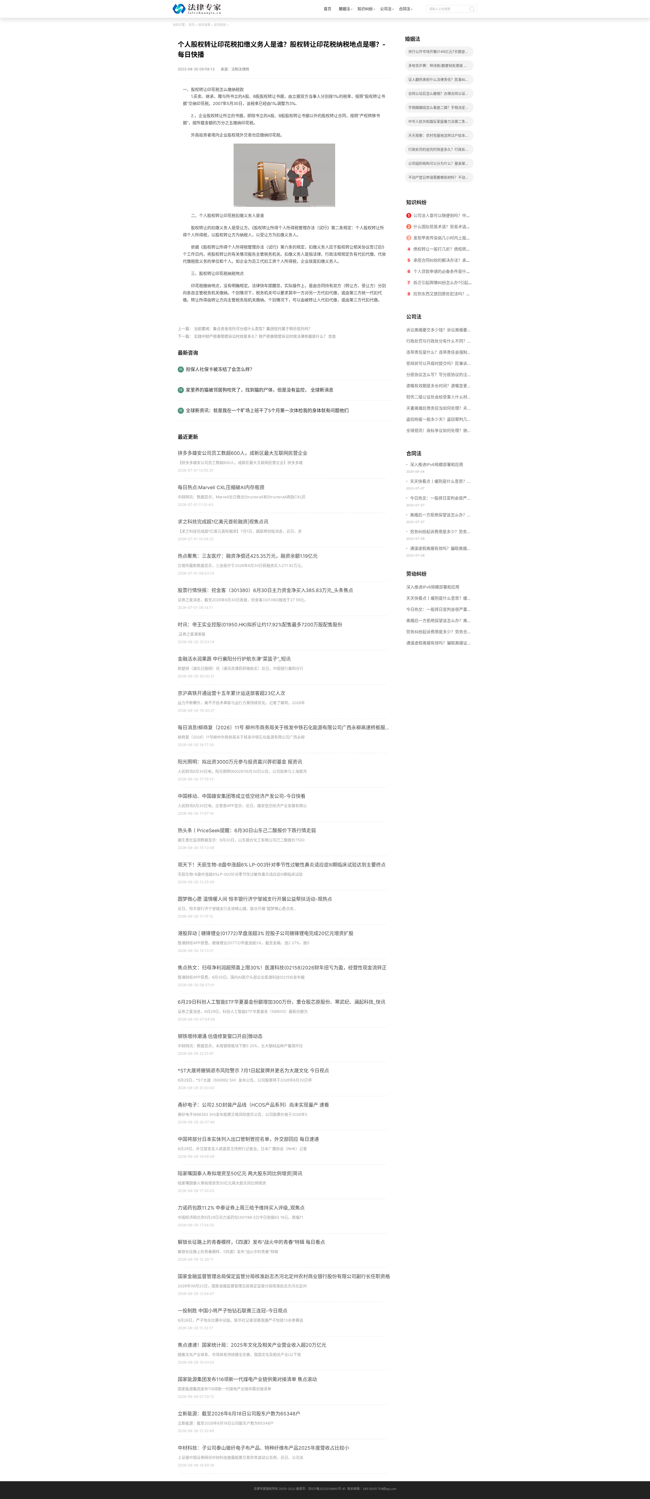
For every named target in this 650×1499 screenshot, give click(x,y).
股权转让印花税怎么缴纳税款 (222, 311)
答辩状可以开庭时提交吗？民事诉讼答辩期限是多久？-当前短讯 (438, 365)
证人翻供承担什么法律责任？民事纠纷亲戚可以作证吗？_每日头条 (438, 81)
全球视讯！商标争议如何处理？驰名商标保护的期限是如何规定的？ (438, 432)
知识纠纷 (365, 8)
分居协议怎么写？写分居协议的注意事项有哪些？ (438, 376)
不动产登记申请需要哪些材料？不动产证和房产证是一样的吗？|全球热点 (438, 178)
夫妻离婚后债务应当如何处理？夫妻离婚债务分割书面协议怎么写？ (438, 410)
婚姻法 (344, 8)
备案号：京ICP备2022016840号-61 (321, 1489)
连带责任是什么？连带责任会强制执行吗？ (438, 354)
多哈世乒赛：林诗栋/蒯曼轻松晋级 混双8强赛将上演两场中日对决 (437, 67)
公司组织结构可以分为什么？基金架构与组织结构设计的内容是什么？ (438, 164)
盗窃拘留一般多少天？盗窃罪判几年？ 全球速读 (436, 421)
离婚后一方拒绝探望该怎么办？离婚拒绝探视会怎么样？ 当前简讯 (440, 515)
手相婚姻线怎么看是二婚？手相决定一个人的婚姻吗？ (438, 109)
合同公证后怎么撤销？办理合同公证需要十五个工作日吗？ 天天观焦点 (438, 95)
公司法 (386, 8)
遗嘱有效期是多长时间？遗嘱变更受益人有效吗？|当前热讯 (438, 387)
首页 (327, 8)
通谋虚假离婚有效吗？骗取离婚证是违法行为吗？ (440, 549)
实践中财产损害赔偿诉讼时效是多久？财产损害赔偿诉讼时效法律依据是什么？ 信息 (265, 336)
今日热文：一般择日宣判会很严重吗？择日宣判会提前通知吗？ (440, 499)
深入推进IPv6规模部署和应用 (436, 464)
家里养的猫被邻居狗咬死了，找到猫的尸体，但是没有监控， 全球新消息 (259, 390)
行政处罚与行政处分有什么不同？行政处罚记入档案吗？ (438, 342)
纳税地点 (258, 311)
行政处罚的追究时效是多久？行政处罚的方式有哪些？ (438, 150)
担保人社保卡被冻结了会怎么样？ (220, 369)
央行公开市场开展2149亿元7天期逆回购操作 (438, 53)
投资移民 (220, 25)
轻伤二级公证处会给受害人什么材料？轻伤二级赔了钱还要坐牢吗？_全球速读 (437, 398)
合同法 (404, 8)
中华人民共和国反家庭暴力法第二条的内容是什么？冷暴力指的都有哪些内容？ (438, 123)
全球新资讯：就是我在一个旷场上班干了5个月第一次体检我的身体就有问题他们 (267, 410)
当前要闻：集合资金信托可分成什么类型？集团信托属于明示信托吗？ (253, 328)
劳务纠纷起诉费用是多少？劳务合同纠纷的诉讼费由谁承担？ (440, 532)
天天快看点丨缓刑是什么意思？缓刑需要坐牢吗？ (440, 482)
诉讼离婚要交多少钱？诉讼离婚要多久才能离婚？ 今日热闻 (438, 331)
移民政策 (204, 25)
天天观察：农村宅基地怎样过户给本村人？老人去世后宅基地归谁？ (438, 137)
